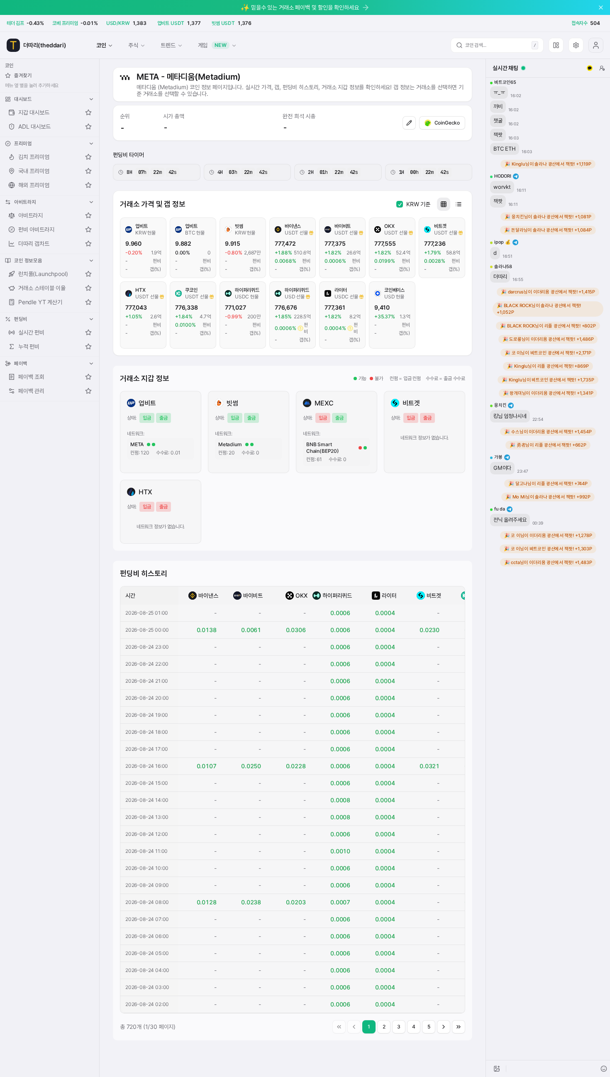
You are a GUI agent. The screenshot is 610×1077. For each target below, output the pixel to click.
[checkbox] (399, 204)
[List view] (458, 204)
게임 (212, 45)
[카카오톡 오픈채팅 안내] (589, 68)
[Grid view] (443, 204)
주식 (133, 45)
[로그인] (595, 45)
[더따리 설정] (576, 45)
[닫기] (601, 7)
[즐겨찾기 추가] (88, 112)
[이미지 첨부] (497, 1069)
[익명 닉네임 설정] (602, 68)
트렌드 (168, 45)
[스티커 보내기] (604, 1069)
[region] (548, 569)
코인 (101, 45)
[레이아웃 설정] (556, 45)
